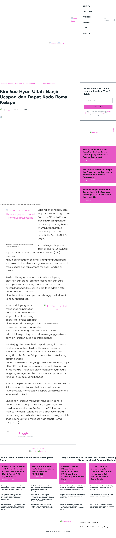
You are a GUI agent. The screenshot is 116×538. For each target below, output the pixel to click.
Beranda (3, 83)
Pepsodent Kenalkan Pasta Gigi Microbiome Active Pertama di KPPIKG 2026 (43, 470)
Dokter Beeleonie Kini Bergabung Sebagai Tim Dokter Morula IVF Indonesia (72, 496)
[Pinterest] (63, 109)
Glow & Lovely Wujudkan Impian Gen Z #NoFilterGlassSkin (101, 495)
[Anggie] (2, 110)
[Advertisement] (58, 61)
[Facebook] (100, 17)
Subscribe (98, 107)
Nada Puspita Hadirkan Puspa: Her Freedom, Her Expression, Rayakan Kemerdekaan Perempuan (97, 173)
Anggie (9, 110)
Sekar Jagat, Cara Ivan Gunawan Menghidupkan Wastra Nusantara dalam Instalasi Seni (102, 506)
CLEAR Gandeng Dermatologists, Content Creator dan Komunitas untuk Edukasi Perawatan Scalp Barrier (101, 472)
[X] (100, 22)
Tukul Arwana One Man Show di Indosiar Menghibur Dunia (26, 459)
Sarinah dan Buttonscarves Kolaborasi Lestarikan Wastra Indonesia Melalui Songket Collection (11, 496)
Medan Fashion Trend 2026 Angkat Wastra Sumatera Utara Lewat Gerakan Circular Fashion (42, 506)
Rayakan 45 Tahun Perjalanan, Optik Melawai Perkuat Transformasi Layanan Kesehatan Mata (72, 506)
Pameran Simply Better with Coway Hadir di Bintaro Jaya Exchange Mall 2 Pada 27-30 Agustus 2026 (97, 193)
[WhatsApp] (68, 109)
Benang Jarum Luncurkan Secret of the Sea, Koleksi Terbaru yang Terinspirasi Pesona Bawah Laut (95, 153)
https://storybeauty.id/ (25, 436)
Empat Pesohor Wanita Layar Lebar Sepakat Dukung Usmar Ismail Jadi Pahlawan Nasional (89, 459)
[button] (114, 20)
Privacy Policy (99, 113)
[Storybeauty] (76, 19)
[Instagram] (100, 19)
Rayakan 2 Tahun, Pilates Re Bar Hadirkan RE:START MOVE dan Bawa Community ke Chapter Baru (72, 472)
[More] (73, 109)
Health (10, 83)
